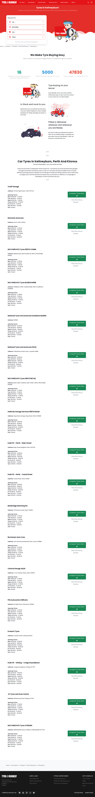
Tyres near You (53, 2)
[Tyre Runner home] (9, 2)
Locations (7, 46)
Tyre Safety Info (34, 778)
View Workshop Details (76, 201)
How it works (86, 778)
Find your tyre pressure (61, 783)
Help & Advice (64, 2)
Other (14, 37)
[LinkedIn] (23, 792)
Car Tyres (21, 2)
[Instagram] (26, 792)
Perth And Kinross (23, 46)
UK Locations (14, 765)
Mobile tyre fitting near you (62, 781)
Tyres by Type (41, 2)
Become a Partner (87, 783)
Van (13, 32)
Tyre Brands (31, 2)
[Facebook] (19, 792)
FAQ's (84, 781)
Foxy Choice (33, 783)
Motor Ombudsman (35, 781)
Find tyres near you (59, 778)
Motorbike (15, 27)
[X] (30, 792)
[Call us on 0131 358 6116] (88, 2)
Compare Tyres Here (76, 193)
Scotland (14, 46)
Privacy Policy (78, 792)
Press (84, 785)
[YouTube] (34, 792)
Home (1, 46)
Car (13, 22)
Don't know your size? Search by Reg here (26, 42)
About (73, 2)
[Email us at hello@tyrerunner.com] (91, 2)
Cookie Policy (89, 792)
